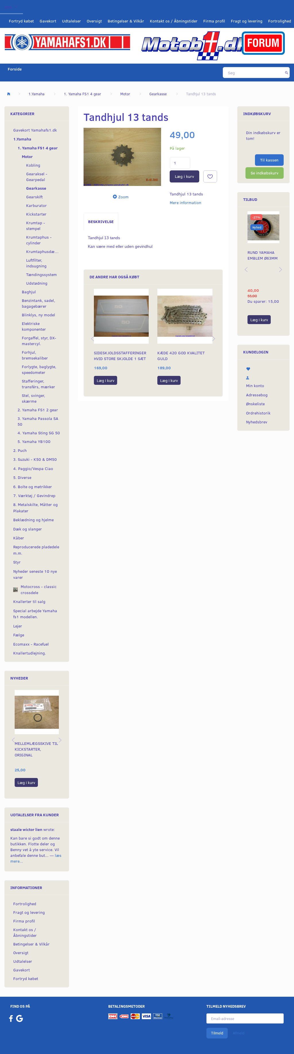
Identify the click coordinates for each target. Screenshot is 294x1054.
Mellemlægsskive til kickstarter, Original (36, 749)
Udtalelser (71, 21)
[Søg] (286, 72)
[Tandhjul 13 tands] (122, 157)
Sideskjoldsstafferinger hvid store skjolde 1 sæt (120, 355)
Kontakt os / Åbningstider (174, 21)
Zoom (123, 196)
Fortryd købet (21, 21)
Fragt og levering (246, 21)
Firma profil (214, 21)
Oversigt (94, 21)
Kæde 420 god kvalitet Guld (181, 355)
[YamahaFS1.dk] (67, 41)
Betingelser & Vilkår (126, 21)
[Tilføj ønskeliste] (210, 176)
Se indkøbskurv (264, 173)
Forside (15, 69)
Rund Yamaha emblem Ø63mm (262, 255)
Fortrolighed (279, 21)
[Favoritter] (263, 368)
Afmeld (238, 1033)
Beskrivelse (101, 221)
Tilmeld (217, 1033)
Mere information (185, 202)
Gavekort (48, 21)
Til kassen (269, 160)
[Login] (263, 376)
